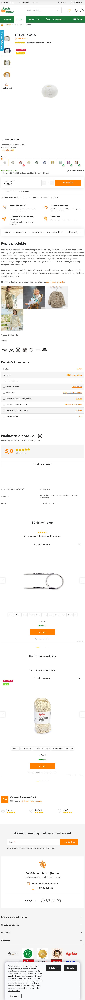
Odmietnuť (53, 968)
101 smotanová (26, 749)
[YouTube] (59, 900)
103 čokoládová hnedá (60, 749)
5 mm (38, 615)
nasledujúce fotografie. (55, 282)
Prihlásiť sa (68, 842)
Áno (80, 416)
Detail (42, 632)
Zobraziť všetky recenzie (32, 801)
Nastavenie (15, 996)
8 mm (57, 615)
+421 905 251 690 (44, 888)
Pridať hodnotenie (42, 464)
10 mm (69, 615)
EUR (62, 2)
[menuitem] (7, 19)
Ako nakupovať (23, 2)
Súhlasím (70, 968)
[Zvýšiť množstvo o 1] (52, 183)
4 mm (24, 615)
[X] (48, 900)
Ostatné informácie (35, 232)
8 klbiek (79, 410)
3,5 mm (17, 615)
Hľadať (58, 10)
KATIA (27, 191)
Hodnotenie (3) (18, 232)
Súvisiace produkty (53, 232)
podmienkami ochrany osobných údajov (40, 848)
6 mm (44, 615)
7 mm (51, 615)
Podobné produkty (72, 232)
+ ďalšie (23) (7, 88)
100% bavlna (77, 386)
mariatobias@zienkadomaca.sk (44, 883)
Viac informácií (8, 150)
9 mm (63, 615)
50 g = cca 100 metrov (72, 392)
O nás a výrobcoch (7, 2)
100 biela (15, 749)
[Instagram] (53, 900)
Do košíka (68, 183)
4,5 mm (79, 398)
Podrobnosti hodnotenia (44, 42)
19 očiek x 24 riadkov (73, 404)
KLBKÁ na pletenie (74, 375)
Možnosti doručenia (77, 171)
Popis (6, 232)
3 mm (11, 615)
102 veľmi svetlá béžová (41, 749)
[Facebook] (43, 900)
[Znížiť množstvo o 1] (44, 183)
